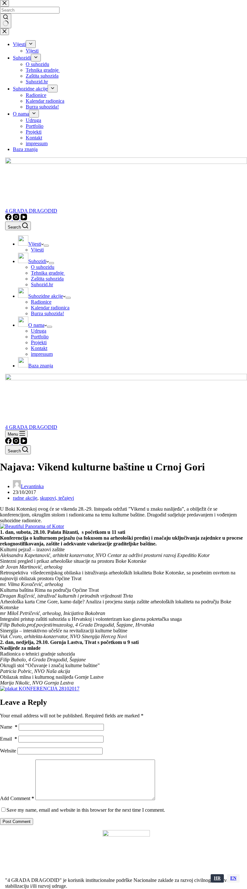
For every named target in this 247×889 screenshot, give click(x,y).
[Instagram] (17, 218)
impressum (42, 354)
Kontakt (39, 348)
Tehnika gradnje (48, 273)
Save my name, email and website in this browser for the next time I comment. (85, 810)
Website (8, 750)
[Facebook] (9, 218)
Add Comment (17, 798)
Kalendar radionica (50, 307)
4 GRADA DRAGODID (31, 210)
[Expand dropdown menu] (46, 246)
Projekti (39, 342)
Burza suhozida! (47, 313)
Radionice (41, 302)
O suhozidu (42, 267)
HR (217, 878)
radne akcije (25, 498)
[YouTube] (24, 218)
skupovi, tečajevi (57, 498)
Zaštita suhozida (47, 278)
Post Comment (17, 821)
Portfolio (40, 336)
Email (8, 739)
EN (233, 878)
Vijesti (37, 249)
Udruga (38, 331)
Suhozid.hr (42, 284)
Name (8, 727)
